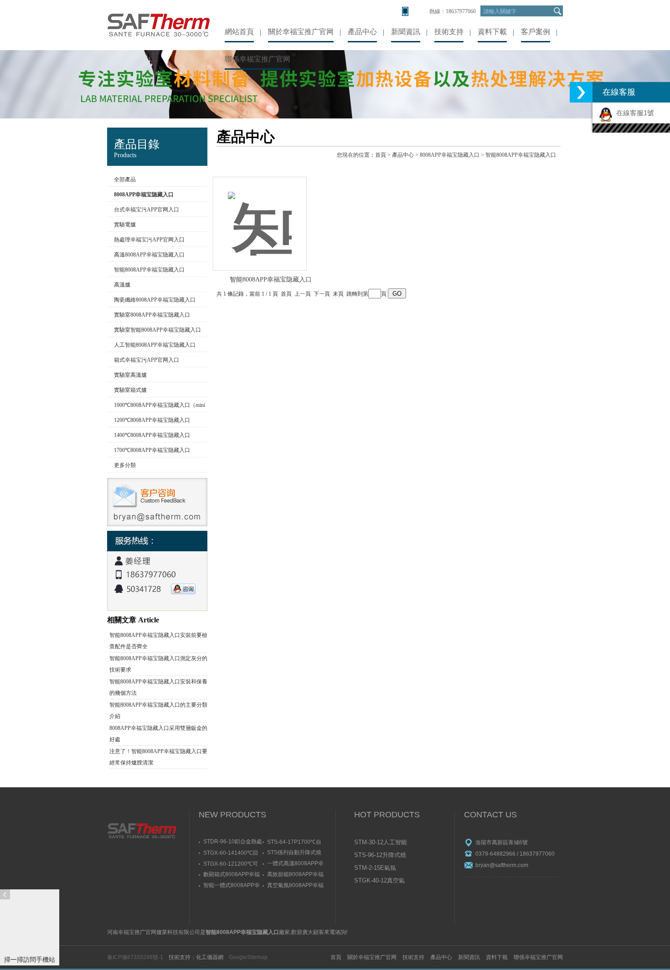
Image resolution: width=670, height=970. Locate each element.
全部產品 (125, 179)
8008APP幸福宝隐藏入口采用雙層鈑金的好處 (158, 734)
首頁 (380, 155)
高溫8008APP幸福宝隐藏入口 (149, 254)
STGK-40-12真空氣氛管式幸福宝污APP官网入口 (381, 881)
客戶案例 (535, 32)
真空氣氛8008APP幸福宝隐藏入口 (295, 885)
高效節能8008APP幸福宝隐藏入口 (295, 874)
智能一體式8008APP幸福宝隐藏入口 (231, 885)
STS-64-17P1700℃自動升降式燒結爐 (294, 841)
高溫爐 (122, 285)
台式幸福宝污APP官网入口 (146, 209)
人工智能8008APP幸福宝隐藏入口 (155, 345)
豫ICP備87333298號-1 (135, 957)
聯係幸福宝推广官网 (257, 59)
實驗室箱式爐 (130, 390)
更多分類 (125, 465)
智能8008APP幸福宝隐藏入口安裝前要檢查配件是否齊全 (158, 641)
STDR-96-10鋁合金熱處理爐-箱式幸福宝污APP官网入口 (232, 841)
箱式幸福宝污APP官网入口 (146, 360)
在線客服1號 (633, 113)
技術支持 (449, 32)
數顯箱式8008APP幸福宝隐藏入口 (231, 874)
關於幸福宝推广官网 (301, 32)
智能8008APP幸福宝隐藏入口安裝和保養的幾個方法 (158, 687)
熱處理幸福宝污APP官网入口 (149, 239)
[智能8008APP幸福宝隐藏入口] (260, 214)
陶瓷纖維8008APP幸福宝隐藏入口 (155, 300)
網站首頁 (239, 32)
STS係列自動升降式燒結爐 (294, 852)
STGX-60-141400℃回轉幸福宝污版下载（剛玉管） (230, 852)
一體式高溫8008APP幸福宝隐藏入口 (295, 863)
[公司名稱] (158, 25)
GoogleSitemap (248, 957)
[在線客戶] (581, 92)
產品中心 (362, 32)
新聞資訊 (405, 32)
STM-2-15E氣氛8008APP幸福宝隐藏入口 (381, 868)
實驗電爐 (125, 224)
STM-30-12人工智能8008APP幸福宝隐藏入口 (381, 843)
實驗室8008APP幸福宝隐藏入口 (152, 315)
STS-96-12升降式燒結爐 (380, 856)
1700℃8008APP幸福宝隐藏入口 (152, 450)
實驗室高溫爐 (130, 375)
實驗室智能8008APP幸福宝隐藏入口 (157, 330)
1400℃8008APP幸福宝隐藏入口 (152, 435)
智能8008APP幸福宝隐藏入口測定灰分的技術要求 (158, 664)
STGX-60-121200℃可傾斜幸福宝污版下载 (230, 863)
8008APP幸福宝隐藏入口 (449, 155)
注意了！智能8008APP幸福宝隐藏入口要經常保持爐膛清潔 (158, 757)
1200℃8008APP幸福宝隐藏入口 (152, 420)
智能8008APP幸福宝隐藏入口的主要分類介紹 (158, 710)
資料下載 (492, 32)
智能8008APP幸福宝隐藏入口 (149, 270)
